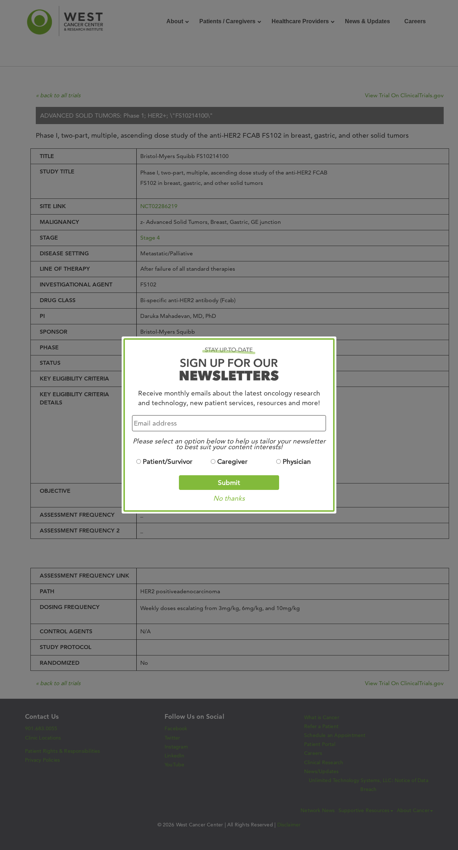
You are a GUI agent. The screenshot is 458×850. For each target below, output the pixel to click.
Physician (297, 461)
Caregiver (232, 461)
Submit (229, 482)
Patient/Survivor (168, 461)
